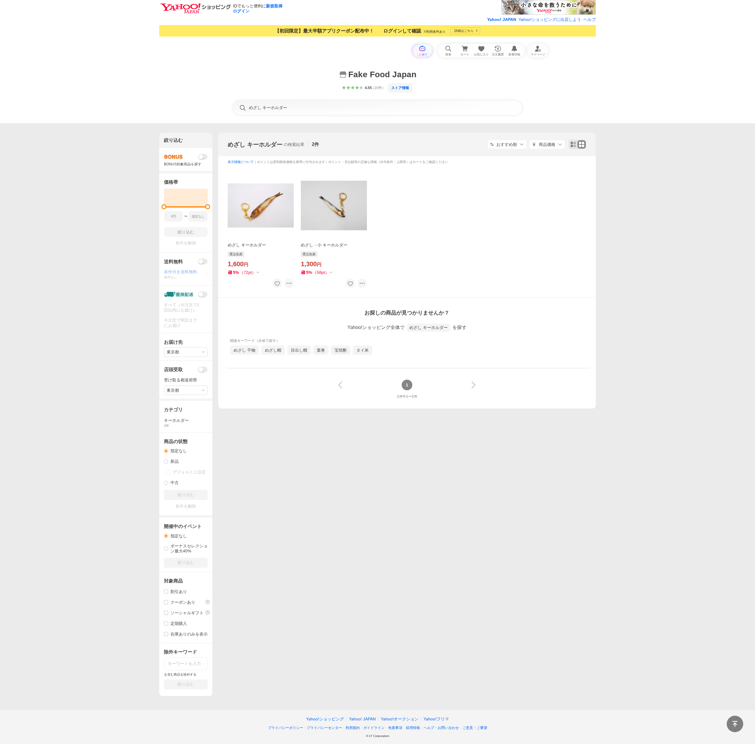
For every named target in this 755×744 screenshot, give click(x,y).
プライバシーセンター (324, 728)
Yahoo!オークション (399, 719)
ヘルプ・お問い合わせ (441, 728)
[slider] (164, 206)
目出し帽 (299, 350)
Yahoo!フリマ (436, 719)
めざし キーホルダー (255, 144)
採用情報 (413, 728)
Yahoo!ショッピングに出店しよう (549, 19)
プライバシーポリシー (285, 728)
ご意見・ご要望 (474, 728)
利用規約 (353, 728)
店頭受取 (173, 369)
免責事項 (395, 728)
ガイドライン (374, 728)
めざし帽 (273, 350)
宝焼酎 (340, 350)
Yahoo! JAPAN (501, 19)
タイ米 (362, 350)
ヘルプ (589, 19)
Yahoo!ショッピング (325, 719)
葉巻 (321, 350)
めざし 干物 (244, 350)
